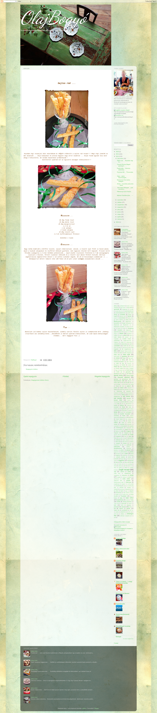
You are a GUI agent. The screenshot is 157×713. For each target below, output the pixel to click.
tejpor (126, 491)
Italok (117, 386)
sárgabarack (127, 473)
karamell (128, 391)
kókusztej (129, 405)
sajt (115, 471)
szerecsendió (130, 484)
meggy (126, 429)
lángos (130, 410)
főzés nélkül (123, 366)
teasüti (127, 489)
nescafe (120, 438)
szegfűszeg (116, 484)
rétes (121, 462)
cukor (130, 335)
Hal (123, 382)
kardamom (116, 393)
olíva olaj (118, 441)
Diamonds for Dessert (122, 593)
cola (120, 335)
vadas (130, 506)
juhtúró (115, 387)
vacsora (123, 506)
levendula (116, 415)
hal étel (127, 382)
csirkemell (116, 344)
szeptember (121, 204)
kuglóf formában (129, 408)
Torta (131, 500)
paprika (128, 446)
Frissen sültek (119, 368)
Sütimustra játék (118, 480)
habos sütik (117, 382)
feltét (117, 363)
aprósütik (116, 309)
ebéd (120, 352)
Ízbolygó (118, 636)
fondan (123, 365)
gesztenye (116, 373)
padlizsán (128, 445)
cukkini (125, 335)
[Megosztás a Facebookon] (49, 360)
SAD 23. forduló (118, 467)
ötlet (123, 444)
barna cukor (130, 317)
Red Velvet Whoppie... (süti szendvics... (125, 188)
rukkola (120, 465)
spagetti (119, 477)
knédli (115, 405)
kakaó (122, 387)
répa (117, 462)
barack (115, 317)
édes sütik (126, 354)
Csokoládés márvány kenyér (126, 230)
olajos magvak (126, 439)
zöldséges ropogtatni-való (126, 515)
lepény (115, 414)
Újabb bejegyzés (30, 376)
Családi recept (126, 338)
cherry (126, 331)
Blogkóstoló (116, 324)
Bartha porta (129, 319)
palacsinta (117, 446)
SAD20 (125, 467)
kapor (132, 389)
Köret (123, 407)
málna (123, 422)
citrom (121, 333)
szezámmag (119, 485)
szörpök (116, 489)
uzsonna (116, 506)
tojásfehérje (120, 500)
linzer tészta (119, 419)
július (119, 209)
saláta (129, 471)
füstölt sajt (119, 372)
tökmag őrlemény (127, 501)
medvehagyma (119, 427)
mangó (115, 424)
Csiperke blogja (121, 560)
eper (124, 358)
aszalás (131, 309)
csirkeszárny (124, 344)
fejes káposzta (130, 361)
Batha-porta (128, 321)
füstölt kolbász (129, 370)
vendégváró (125, 510)
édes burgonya (128, 352)
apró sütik (129, 307)
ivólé (123, 386)
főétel (115, 366)
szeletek (123, 484)
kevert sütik (124, 402)
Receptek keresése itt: (120, 525)
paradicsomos (118, 448)
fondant (129, 365)
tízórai (115, 498)
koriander (116, 407)
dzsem (115, 352)
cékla (122, 331)
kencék (129, 398)
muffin (131, 434)
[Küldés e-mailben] (44, 360)
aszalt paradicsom (128, 311)
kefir (119, 394)
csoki (130, 344)
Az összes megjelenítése (128, 638)
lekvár (115, 412)
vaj (115, 508)
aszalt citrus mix (119, 311)
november (120, 200)
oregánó (118, 443)
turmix (130, 503)
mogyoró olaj (127, 433)
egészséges (116, 356)
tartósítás (122, 489)
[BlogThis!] (46, 360)
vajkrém (121, 508)
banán (129, 316)
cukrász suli (128, 337)
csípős (122, 342)
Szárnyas (128, 482)
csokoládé (117, 345)
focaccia (129, 363)
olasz (132, 439)
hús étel (125, 384)
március (119, 219)
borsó (119, 328)
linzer (132, 417)
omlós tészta (125, 441)
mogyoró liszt (117, 433)
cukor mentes (117, 337)
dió (129, 347)
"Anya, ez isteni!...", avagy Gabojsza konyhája (124, 582)
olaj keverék (130, 438)
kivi (122, 403)
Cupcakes (116, 338)
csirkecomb (128, 342)
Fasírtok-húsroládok (119, 361)
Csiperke (116, 342)
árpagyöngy (125, 309)
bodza (127, 326)
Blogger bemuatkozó (127, 323)
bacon (129, 314)
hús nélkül (131, 384)
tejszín (131, 491)
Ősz (130, 443)
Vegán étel (116, 510)
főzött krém (130, 366)
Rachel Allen (123, 458)
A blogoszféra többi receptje (122, 522)
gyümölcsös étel (126, 379)
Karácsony (119, 391)
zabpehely (123, 512)
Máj (124, 421)
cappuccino (128, 330)
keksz (123, 394)
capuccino (116, 331)
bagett (115, 316)
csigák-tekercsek (127, 340)
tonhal (127, 499)
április (119, 216)
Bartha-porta (117, 321)
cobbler (115, 335)
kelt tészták (118, 398)
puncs (129, 457)
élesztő (131, 356)
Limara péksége (121, 538)
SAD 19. (130, 465)
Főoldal (66, 376)
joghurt (129, 386)
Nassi (115, 438)
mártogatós (116, 426)
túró (115, 505)
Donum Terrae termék (126, 351)
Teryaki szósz (125, 494)
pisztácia (118, 453)
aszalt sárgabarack (120, 312)
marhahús (129, 424)
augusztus (120, 207)
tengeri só (118, 494)
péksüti (128, 450)
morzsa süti (116, 434)
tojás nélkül (129, 498)
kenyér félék (118, 400)
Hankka (118, 571)
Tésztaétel (123, 496)
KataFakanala (129, 393)
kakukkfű (129, 387)
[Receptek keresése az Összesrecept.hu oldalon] (122, 110)
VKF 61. (131, 510)
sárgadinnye (116, 475)
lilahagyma (122, 417)
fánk (130, 360)
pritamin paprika (120, 457)
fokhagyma (116, 365)
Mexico (117, 431)
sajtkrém (122, 471)
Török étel (116, 503)
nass (130, 436)
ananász (116, 307)
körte (130, 407)
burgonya (130, 328)
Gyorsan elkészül (124, 377)
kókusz (122, 405)
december (120, 158)
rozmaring (129, 464)
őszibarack (116, 444)
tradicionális (123, 503)
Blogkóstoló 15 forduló (119, 326)
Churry (115, 333)
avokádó (122, 314)
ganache (128, 372)
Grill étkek (129, 373)
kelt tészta (126, 396)
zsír (115, 517)
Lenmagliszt (129, 412)
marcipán (122, 424)
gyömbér (116, 379)
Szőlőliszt (129, 487)
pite (122, 453)
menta (131, 429)
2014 (117, 154)
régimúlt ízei (130, 460)
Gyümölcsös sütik (119, 380)
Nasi (125, 436)
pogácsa (118, 455)
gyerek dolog (118, 375)
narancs (118, 436)
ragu (129, 458)
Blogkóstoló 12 (127, 324)
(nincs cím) (124, 241)
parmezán (128, 448)
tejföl (122, 491)
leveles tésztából (125, 414)
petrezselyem (123, 452)
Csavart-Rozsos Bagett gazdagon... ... (123, 165)
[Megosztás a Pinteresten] (51, 360)
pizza (132, 453)
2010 (117, 222)
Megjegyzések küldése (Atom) (40, 380)
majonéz (130, 420)
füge (116, 370)
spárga (124, 477)
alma (115, 306)
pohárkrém (124, 455)
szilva (125, 485)
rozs (115, 465)
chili (131, 331)
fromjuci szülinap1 (129, 368)
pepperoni (116, 451)
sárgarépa (124, 475)
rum (125, 465)
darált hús (126, 345)
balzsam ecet (122, 316)
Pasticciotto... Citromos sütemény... (123, 169)
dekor (119, 347)
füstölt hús (122, 370)
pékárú (122, 450)
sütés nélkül (126, 478)
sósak (131, 475)
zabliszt (117, 512)
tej (131, 489)
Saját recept (124, 469)
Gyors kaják (129, 375)
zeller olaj (130, 512)
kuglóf (122, 408)
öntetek (125, 443)
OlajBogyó (53, 17)
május (119, 214)
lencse (121, 412)
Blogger (96, 708)
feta (123, 363)
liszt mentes (128, 419)
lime (128, 417)
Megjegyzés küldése (32, 369)
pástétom (116, 450)
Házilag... (119, 384)
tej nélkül (116, 491)
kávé (115, 394)
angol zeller (122, 307)
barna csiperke (119, 319)
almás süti (129, 305)
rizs (124, 464)
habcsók (129, 380)
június (119, 212)
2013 (117, 156)
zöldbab (122, 513)
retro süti (127, 462)
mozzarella (124, 434)
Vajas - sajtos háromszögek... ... (123, 176)
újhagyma (129, 505)
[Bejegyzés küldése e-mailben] (40, 360)
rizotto (120, 464)
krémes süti (116, 408)
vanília (128, 508)
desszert (125, 347)
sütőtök (128, 480)
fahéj (123, 360)
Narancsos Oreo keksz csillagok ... (123, 180)
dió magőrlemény (126, 349)
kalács (115, 389)
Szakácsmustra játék (119, 482)
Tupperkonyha (120, 603)
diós (115, 351)
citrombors (129, 333)
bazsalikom (117, 323)
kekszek (130, 394)
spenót (130, 477)
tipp (131, 496)
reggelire (121, 460)
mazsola (131, 426)
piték (126, 453)
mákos (116, 422)
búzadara (120, 330)
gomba (122, 373)
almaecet (122, 306)
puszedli (116, 458)
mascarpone (124, 426)
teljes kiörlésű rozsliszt (128, 492)
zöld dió (116, 513)
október (119, 202)
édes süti (117, 354)
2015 (117, 151)
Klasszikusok (129, 403)
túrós (122, 505)
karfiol (122, 393)
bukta (124, 328)
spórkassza (116, 478)
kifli (118, 403)
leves (123, 415)
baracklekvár (122, 318)
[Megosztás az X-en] (47, 360)
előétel (118, 358)
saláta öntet (117, 473)
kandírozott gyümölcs (124, 389)
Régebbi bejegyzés (102, 376)
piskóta (131, 452)
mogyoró (128, 431)
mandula (129, 422)
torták (118, 501)
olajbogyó (118, 439)
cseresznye (117, 340)
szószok (121, 487)
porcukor (131, 455)
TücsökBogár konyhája (123, 626)
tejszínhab (118, 492)
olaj (125, 438)
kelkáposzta (117, 396)
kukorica (117, 410)
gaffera (84, 708)
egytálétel (124, 356)
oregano (131, 441)
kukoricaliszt (124, 410)
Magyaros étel (117, 420)
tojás (121, 498)
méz (122, 431)
